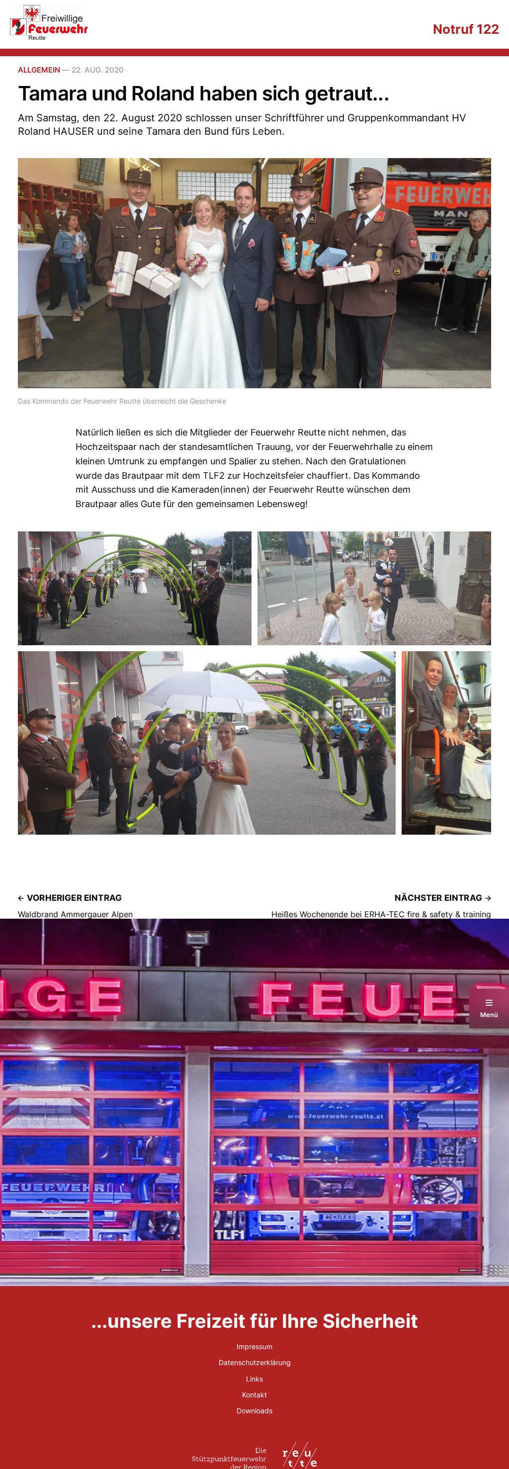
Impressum (254, 1346)
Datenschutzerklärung (255, 1362)
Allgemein (39, 70)
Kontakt (254, 1394)
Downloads (254, 1410)
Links (254, 1379)
